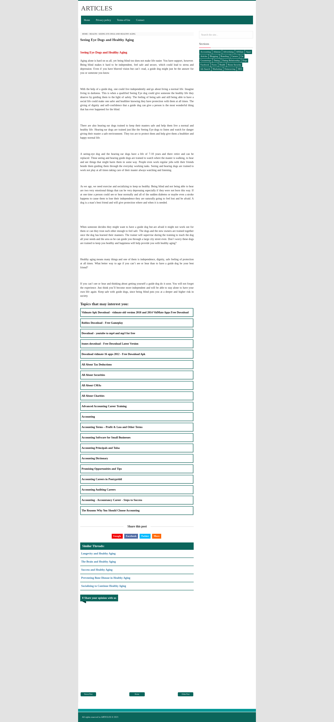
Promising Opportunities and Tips (102, 468)
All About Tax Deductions (97, 364)
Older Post (186, 694)
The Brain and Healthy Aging (98, 561)
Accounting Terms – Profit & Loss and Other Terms (112, 427)
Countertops (205, 60)
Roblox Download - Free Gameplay (102, 322)
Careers (234, 56)
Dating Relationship (231, 60)
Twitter (145, 536)
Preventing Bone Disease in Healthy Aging (105, 577)
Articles (203, 56)
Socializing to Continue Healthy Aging (103, 586)
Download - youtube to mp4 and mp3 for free (108, 333)
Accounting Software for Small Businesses (106, 437)
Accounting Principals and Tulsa (101, 448)
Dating (217, 60)
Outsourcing (229, 69)
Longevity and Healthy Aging (98, 553)
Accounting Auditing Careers (99, 489)
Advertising (228, 52)
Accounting (88, 416)
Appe (248, 52)
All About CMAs (91, 385)
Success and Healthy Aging (96, 569)
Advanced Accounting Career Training (104, 406)
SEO (240, 69)
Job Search (205, 69)
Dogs (244, 60)
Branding (225, 56)
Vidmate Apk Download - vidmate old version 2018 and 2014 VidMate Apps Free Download (135, 312)
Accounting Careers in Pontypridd (102, 479)
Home (87, 20)
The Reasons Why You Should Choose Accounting (111, 510)
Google (117, 536)
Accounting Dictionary (95, 458)
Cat (241, 56)
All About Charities (93, 395)
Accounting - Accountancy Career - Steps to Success (112, 500)
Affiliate (240, 52)
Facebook (131, 536)
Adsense (217, 52)
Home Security (234, 65)
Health (93, 34)
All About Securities (93, 375)
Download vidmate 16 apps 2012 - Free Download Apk (113, 354)
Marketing (217, 69)
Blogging (214, 56)
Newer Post (88, 694)
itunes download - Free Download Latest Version (110, 343)
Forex (214, 65)
